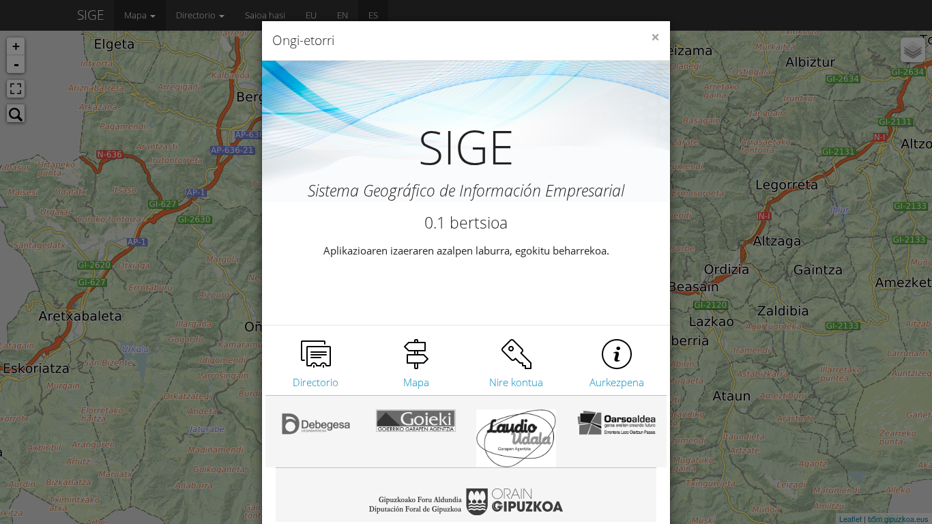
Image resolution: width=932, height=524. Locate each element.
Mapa (416, 382)
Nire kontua (516, 382)
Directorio (315, 382)
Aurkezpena (616, 382)
